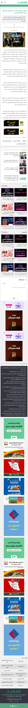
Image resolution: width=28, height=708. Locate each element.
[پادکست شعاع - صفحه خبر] (14, 428)
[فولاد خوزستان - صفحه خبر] (14, 467)
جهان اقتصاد (6, 695)
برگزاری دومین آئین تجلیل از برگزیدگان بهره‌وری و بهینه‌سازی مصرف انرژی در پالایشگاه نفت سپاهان (14, 5)
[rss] (17, 706)
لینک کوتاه (24, 137)
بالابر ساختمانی (20, 679)
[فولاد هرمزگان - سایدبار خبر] (14, 320)
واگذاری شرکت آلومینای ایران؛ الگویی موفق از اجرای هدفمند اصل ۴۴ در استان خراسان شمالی (14, 400)
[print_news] (16, 30)
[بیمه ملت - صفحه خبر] (14, 520)
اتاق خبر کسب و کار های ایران (7, 666)
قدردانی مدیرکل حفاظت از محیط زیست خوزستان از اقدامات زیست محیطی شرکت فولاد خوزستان (10, 154)
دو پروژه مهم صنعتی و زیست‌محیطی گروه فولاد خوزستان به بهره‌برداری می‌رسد (14, 406)
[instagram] (15, 706)
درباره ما (11, 701)
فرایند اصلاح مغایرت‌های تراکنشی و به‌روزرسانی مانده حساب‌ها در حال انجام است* (14, 374)
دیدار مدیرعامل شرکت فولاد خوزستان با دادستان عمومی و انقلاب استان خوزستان (10, 161)
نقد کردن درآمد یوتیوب (7, 682)
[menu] (5, 2)
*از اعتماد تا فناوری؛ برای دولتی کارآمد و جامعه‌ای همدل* (15, 411)
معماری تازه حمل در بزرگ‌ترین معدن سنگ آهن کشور (15, 403)
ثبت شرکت (20, 670)
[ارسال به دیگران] (14, 30)
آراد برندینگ (21, 666)
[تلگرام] (12, 30)
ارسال (14, 298)
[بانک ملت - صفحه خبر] (14, 500)
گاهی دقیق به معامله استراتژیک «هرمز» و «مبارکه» (16, 395)
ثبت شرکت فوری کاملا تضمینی (21, 675)
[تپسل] (4, 120)
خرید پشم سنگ (20, 682)
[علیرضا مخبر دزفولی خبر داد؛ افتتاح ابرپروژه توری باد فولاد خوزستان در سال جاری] (23, 170)
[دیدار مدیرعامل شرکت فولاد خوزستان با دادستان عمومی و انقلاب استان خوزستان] (23, 163)
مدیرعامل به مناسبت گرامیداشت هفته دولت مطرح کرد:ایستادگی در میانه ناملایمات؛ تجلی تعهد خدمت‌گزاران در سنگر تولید (14, 383)
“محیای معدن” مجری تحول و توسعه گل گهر (17, 409)
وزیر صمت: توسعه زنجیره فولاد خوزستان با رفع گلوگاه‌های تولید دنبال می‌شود (14, 368)
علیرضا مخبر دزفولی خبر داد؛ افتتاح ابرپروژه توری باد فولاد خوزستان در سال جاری (11, 169)
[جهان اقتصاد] (22, 2)
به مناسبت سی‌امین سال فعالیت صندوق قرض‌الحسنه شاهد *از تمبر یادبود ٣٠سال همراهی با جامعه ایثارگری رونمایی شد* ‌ (14, 414)
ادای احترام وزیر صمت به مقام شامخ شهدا (17, 372)
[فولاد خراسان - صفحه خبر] (14, 486)
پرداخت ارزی (7, 670)
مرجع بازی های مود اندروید (7, 685)
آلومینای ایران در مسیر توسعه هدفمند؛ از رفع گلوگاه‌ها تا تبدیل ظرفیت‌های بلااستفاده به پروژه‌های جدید (14, 388)
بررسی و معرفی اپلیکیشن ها (7, 661)
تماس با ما (16, 701)
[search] (2, 2)
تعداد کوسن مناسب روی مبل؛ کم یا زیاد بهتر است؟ (16, 397)
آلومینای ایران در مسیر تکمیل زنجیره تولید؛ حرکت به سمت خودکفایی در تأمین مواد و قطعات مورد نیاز (14, 391)
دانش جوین (20, 661)
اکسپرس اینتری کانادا (7, 679)
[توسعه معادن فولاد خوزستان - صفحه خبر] (14, 448)
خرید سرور (20, 685)
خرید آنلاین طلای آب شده (7, 675)
